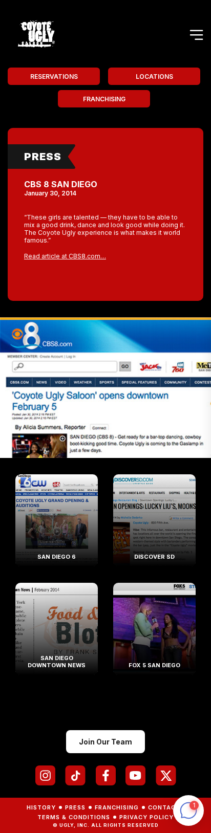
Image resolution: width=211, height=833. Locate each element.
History (41, 807)
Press (42, 156)
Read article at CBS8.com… (65, 256)
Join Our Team (105, 741)
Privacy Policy (146, 817)
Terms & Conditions (73, 817)
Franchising (104, 99)
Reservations (54, 76)
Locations (154, 76)
